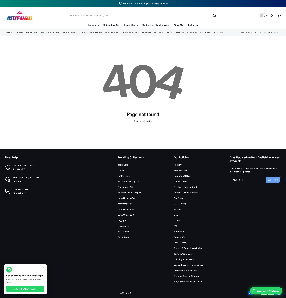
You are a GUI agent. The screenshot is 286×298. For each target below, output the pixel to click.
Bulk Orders (205, 32)
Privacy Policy (180, 242)
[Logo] (20, 16)
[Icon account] (272, 15)
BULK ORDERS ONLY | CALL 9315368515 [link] (145, 3)
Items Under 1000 (112, 32)
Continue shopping (143, 121)
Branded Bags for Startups (186, 276)
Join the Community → (27, 289)
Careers (177, 220)
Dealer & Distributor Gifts (186, 192)
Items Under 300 (148, 32)
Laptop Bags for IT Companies (188, 265)
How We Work (180, 170)
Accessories (191, 32)
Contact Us (179, 237)
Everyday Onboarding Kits (91, 32)
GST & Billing (180, 203)
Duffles (20, 32)
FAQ (176, 226)
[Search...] (214, 15)
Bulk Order (179, 231)
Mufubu (131, 293)
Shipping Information (184, 259)
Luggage (180, 32)
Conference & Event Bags (186, 270)
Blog (176, 215)
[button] (279, 16)
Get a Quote (218, 32)
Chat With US (19, 193)
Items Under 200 (166, 32)
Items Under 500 (130, 32)
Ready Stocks (180, 181)
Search (177, 209)
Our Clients (179, 198)
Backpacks (9, 32)
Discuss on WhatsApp (268, 291)
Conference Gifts (69, 32)
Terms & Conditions (183, 253)
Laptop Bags (31, 32)
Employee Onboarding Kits (186, 187)
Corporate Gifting (182, 176)
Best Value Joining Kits (49, 32)
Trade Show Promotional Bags (188, 281)
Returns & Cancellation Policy (188, 248)
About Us (178, 164)
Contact (17, 181)
